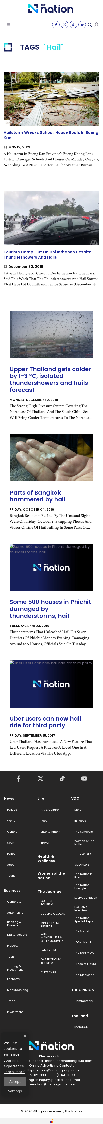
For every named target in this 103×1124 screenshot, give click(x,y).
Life (41, 798)
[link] (51, 124)
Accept (15, 1081)
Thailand (79, 1015)
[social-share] (56, 24)
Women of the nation (51, 875)
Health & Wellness (46, 858)
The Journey (50, 891)
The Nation (73, 1111)
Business (12, 890)
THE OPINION (82, 989)
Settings (15, 1091)
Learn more (14, 1071)
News (9, 798)
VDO (75, 798)
